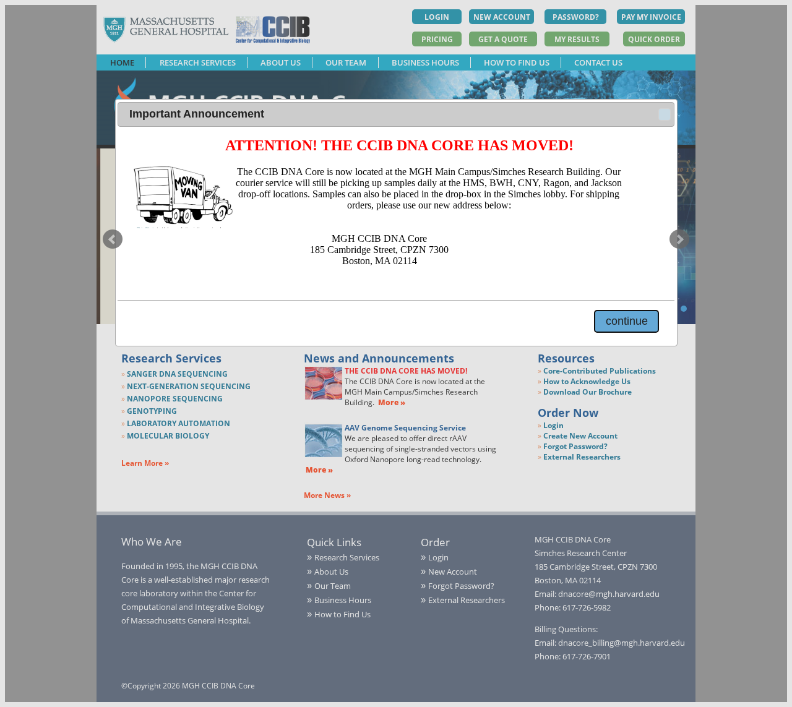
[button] (664, 114)
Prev (113, 239)
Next (679, 239)
